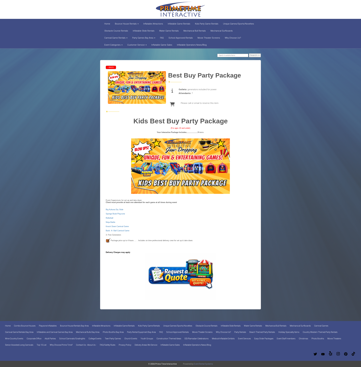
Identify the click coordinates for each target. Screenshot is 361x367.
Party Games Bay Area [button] (143, 38)
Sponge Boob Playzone (115, 214)
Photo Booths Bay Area (113, 332)
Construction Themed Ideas (169, 338)
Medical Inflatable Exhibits (223, 338)
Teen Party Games (113, 338)
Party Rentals (240, 332)
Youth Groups (147, 338)
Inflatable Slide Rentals (143, 31)
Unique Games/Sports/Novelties (238, 24)
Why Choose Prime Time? (61, 345)
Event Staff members (286, 338)
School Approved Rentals (181, 38)
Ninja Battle (110, 222)
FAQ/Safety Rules (107, 345)
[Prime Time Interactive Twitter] (315, 354)
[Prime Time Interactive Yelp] (330, 354)
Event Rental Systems (203, 364)
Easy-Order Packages (263, 338)
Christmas (303, 338)
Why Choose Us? (233, 38)
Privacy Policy (125, 345)
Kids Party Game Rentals (206, 24)
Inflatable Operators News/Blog (192, 45)
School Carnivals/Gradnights (72, 338)
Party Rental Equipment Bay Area (141, 332)
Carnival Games (321, 326)
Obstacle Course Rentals (116, 31)
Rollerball (109, 218)
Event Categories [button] (112, 45)
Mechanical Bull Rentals (194, 31)
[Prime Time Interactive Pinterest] (345, 354)
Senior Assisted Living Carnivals (19, 345)
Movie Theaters (334, 338)
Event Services (244, 338)
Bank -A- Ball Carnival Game (117, 231)
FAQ (162, 38)
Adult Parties (50, 338)
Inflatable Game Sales (161, 45)
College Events (95, 338)
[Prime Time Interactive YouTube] (323, 354)
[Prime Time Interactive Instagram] (338, 354)
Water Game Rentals (169, 31)
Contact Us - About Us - (86, 345)
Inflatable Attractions (153, 24)
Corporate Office (34, 338)
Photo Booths (318, 338)
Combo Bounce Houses (25, 326)
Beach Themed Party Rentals (262, 332)
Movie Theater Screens (209, 38)
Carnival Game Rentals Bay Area (19, 332)
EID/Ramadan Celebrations (197, 338)
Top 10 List (41, 345)
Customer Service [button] (136, 45)
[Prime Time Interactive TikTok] (353, 354)
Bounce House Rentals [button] (126, 24)
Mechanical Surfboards (222, 31)
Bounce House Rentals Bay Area (74, 326)
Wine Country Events (14, 338)
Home (107, 24)
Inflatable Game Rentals (179, 24)
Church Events (130, 338)
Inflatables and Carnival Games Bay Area (55, 332)
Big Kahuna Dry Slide (114, 209)
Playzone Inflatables (48, 326)
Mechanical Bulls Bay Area (87, 332)
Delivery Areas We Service (146, 345)
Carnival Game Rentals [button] (115, 38)
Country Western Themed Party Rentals (320, 332)
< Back (111, 67)
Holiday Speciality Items (288, 332)
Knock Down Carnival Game (117, 226)
